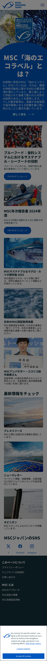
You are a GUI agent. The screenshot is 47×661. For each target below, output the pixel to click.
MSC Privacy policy (33, 643)
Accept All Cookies (23, 656)
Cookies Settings (23, 648)
